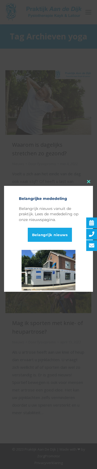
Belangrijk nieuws (50, 235)
